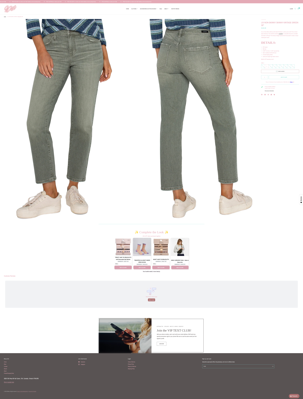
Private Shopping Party (9, 373)
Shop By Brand (175, 9)
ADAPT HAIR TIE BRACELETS (161, 259)
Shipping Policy (131, 369)
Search (5, 369)
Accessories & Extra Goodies (148, 9)
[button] (161, 344)
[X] (265, 95)
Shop (5, 364)
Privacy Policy (131, 364)
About (166, 9)
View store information (269, 90)
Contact (5, 366)
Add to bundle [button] (123, 267)
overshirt (281, 34)
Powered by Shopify (32, 391)
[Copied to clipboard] (275, 95)
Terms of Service (131, 362)
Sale (161, 9)
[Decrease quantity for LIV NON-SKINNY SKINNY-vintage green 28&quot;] (262, 77)
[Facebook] (262, 95)
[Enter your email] (272, 366)
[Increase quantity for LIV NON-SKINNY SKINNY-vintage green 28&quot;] (267, 77)
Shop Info (6, 358)
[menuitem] (127, 9)
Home (127, 9)
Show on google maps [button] (9, 382)
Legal (129, 358)
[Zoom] (126, 22)
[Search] (295, 8)
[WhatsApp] (272, 95)
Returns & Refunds (132, 366)
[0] (298, 8)
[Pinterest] (269, 95)
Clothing (133, 9)
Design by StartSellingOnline (22, 391)
